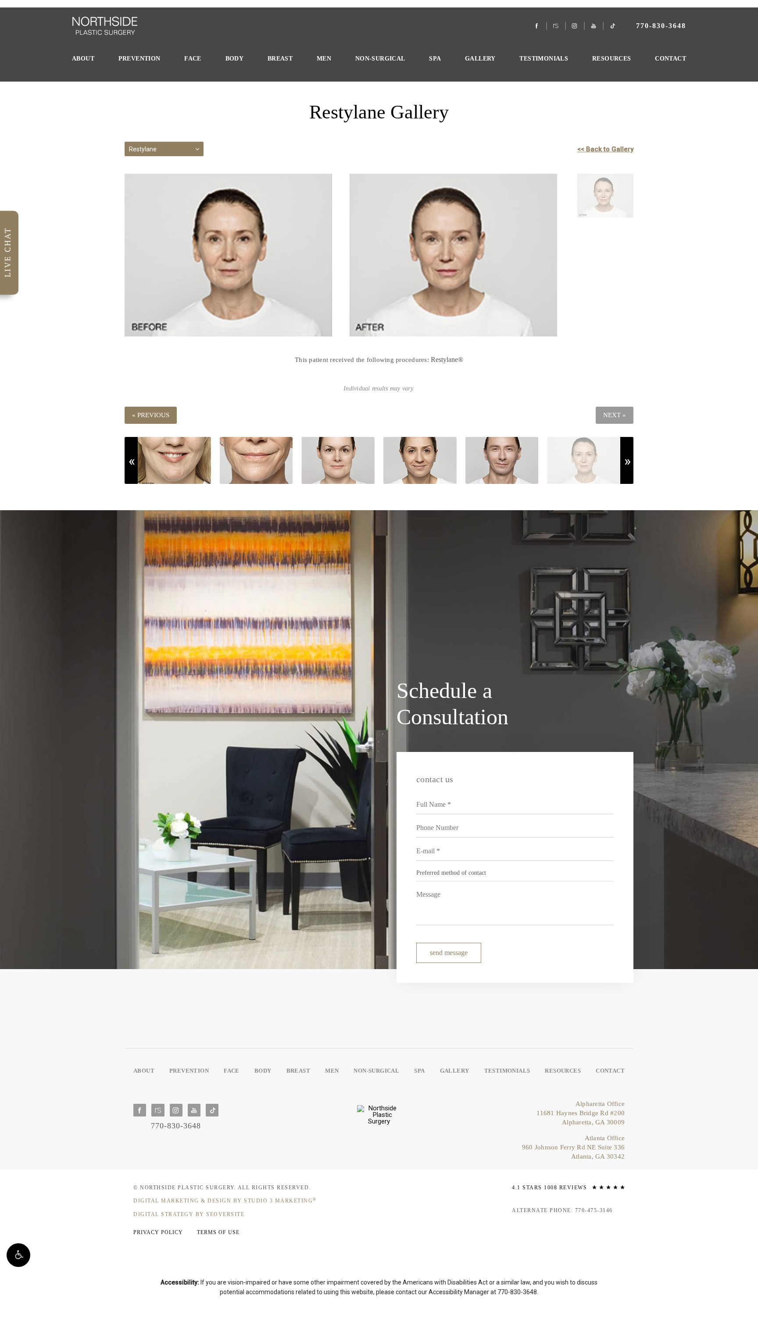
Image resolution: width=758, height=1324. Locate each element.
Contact (670, 58)
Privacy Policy (158, 1232)
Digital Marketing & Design (225, 1200)
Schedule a (452, 703)
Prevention (139, 58)
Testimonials (543, 58)
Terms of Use (218, 1232)
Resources (611, 58)
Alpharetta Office (580, 1113)
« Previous (150, 415)
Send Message (449, 952)
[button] (18, 1255)
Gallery (480, 58)
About (83, 58)
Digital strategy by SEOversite (188, 1214)
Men (324, 58)
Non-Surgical (380, 58)
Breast (280, 58)
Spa (435, 58)
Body (234, 58)
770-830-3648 (517, 1291)
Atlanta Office (573, 1147)
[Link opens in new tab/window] (537, 26)
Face (192, 58)
